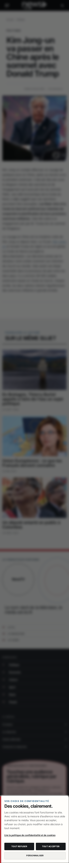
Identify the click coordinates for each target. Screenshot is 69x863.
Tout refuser (19, 846)
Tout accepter (50, 846)
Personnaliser (35, 855)
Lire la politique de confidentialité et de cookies (29, 835)
